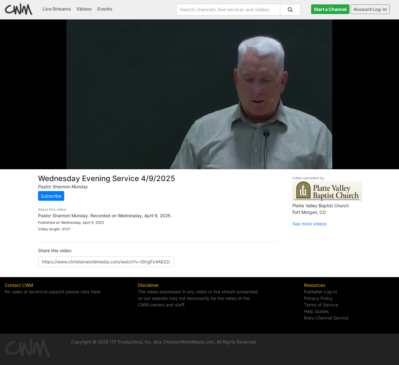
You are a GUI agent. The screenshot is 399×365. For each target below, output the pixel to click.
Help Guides (316, 311)
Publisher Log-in (320, 291)
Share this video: (55, 250)
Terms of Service (321, 304)
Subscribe (51, 196)
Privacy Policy (318, 298)
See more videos (309, 223)
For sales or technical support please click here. (53, 291)
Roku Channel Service (326, 317)
